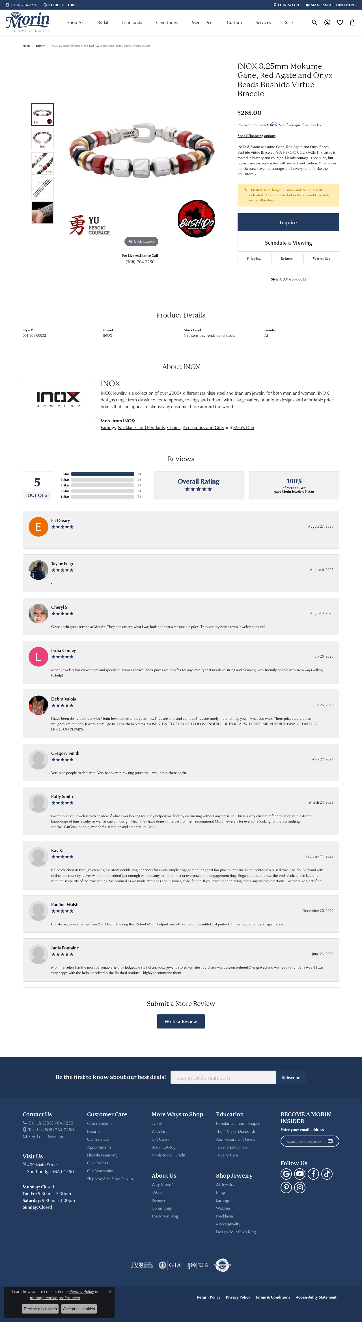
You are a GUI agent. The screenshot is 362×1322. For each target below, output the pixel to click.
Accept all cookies (79, 1308)
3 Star (65, 485)
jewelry (40, 45)
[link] (22, 5)
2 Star (65, 490)
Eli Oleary (60, 520)
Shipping (254, 258)
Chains (173, 427)
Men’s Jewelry (228, 1224)
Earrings (108, 427)
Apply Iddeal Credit (168, 1155)
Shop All (75, 22)
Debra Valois (63, 699)
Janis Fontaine (65, 948)
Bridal (102, 22)
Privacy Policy (238, 1297)
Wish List (159, 1131)
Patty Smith (62, 796)
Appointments (99, 1147)
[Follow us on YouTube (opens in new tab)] (299, 1174)
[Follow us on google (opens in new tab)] (286, 1174)
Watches (223, 1208)
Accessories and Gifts (203, 427)
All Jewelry (225, 1184)
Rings (220, 1192)
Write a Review (181, 1021)
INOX (107, 335)
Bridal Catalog (164, 1147)
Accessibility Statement (316, 1297)
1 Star (65, 496)
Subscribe (291, 1077)
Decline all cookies (40, 1308)
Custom (234, 22)
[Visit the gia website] (170, 1265)
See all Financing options (256, 135)
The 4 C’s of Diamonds (235, 1131)
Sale (289, 22)
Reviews (158, 1200)
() (139, 473)
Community (162, 1208)
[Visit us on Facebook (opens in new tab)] (313, 1174)
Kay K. (57, 850)
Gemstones (167, 22)
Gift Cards (160, 1139)
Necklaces (224, 1216)
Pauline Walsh (65, 904)
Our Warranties (100, 1171)
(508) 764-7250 (140, 261)
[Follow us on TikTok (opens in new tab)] (327, 1174)
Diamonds (132, 22)
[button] (314, 22)
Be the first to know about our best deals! (111, 1077)
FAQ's (157, 1192)
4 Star (65, 479)
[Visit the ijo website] (197, 1265)
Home (26, 45)
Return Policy (208, 1297)
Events (157, 1123)
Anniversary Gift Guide (235, 1139)
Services (263, 22)
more (249, 173)
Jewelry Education (231, 1147)
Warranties (321, 258)
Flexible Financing (102, 1155)
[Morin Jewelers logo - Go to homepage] (27, 22)
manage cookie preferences (55, 1297)
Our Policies (97, 1163)
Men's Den (202, 22)
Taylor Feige (62, 563)
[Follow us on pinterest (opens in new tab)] (286, 1187)
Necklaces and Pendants (141, 427)
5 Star (65, 473)
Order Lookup (99, 1123)
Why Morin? (162, 1184)
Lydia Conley (63, 650)
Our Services (98, 1139)
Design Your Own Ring (236, 1232)
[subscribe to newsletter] (330, 1141)
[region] (141, 163)
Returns (287, 258)
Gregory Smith (65, 753)
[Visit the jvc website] (142, 1265)
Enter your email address (302, 1129)
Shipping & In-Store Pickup (110, 1179)
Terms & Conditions (273, 1297)
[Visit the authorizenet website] (222, 1265)
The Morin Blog (165, 1216)
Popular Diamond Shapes (238, 1123)
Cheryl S (59, 607)
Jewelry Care (227, 1155)
